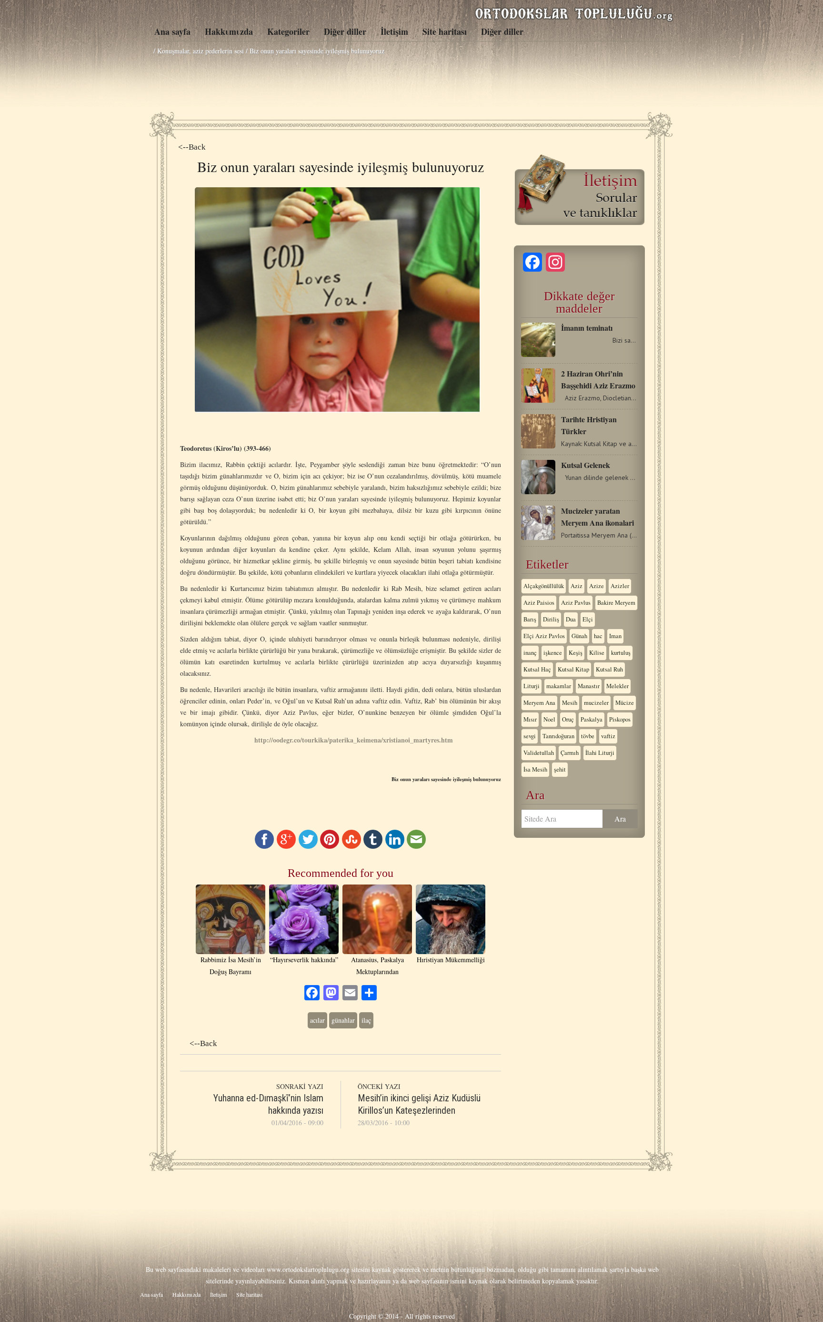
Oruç (568, 719)
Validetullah (538, 753)
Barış (529, 619)
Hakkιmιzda (229, 31)
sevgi (529, 736)
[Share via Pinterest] (329, 846)
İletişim (394, 31)
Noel (549, 719)
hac (598, 636)
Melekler (617, 686)
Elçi (587, 619)
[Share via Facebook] (264, 846)
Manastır (589, 686)
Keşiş (575, 653)
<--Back (192, 147)
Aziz (576, 586)
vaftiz (608, 736)
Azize (596, 586)
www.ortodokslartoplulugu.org (308, 1269)
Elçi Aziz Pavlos (544, 636)
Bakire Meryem (616, 603)
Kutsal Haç (537, 669)
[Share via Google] (286, 846)
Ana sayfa (172, 31)
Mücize (624, 703)
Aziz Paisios (538, 603)
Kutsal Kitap (573, 669)
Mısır (530, 719)
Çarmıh (570, 753)
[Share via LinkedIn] (394, 846)
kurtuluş (621, 653)
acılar (317, 1020)
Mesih (569, 703)
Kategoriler (288, 31)
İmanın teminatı (586, 327)
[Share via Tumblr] (372, 846)
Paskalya (591, 719)
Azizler (620, 586)
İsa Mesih (535, 769)
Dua (571, 619)
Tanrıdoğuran (558, 736)
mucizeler (596, 703)
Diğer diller (345, 31)
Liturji (531, 686)
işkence (552, 653)
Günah (579, 636)
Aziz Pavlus (576, 603)
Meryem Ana (539, 703)
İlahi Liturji (599, 753)
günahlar (343, 1020)
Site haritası (444, 31)
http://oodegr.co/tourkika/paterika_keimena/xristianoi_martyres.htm (353, 740)
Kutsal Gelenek (585, 464)
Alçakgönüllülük (543, 586)
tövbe (587, 736)
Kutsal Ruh (609, 669)
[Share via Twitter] (308, 846)
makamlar (558, 686)
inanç (530, 653)
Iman (615, 636)
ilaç (366, 1020)
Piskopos (620, 719)
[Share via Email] (416, 846)
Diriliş (551, 619)
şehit (560, 769)
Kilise (596, 653)
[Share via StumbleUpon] (351, 846)
